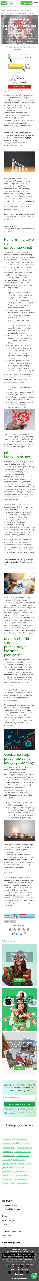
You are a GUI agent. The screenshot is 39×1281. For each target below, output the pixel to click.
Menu (36, 3)
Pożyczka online (8, 1139)
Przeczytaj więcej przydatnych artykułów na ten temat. (16, 144)
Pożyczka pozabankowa (25, 1147)
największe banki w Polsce (14, 120)
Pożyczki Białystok (8, 1183)
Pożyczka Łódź (20, 1167)
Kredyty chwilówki (18, 1159)
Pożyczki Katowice (20, 1179)
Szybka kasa (7, 1159)
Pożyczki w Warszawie (9, 1163)
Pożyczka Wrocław (21, 1171)
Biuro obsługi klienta (12, 1243)
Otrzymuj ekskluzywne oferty (19, 1104)
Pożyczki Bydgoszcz (25, 1163)
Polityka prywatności (10, 1113)
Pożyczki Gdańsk (8, 1175)
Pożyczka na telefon (23, 1155)
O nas (4, 1216)
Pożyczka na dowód (9, 1147)
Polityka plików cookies (11, 1209)
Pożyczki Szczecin (21, 1175)
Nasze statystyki (8, 1220)
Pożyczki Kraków (8, 1167)
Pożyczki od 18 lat (23, 1143)
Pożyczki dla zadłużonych (22, 1151)
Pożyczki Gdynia (21, 1183)
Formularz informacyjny (28, 91)
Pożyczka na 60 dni (21, 1139)
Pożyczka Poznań (8, 1171)
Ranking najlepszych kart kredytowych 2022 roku (19, 230)
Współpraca (6, 1236)
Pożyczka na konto (8, 1155)
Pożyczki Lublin (7, 1179)
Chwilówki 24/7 (7, 1151)
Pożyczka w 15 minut (9, 1143)
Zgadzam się (19, 1274)
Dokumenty (7, 1201)
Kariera (4, 1224)
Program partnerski (12, 1231)
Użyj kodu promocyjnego (11, 91)
